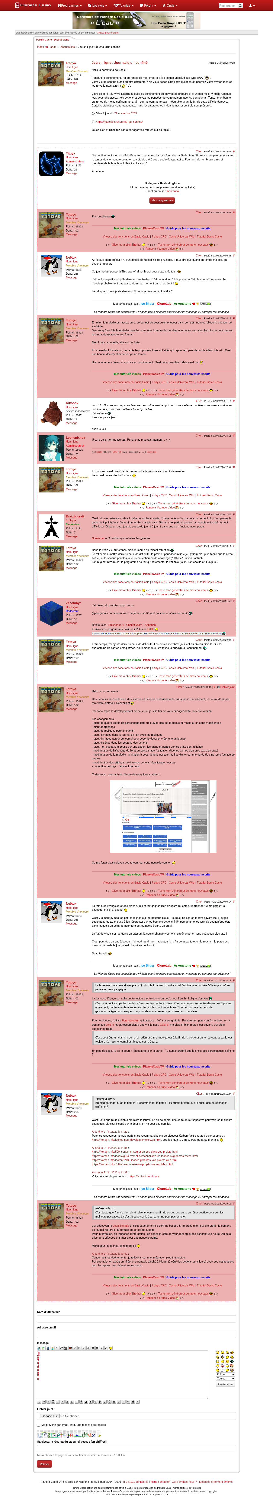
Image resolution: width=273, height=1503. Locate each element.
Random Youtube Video (160, 248)
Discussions (67, 46)
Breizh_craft (75, 516)
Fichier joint (227, 687)
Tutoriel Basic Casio (209, 236)
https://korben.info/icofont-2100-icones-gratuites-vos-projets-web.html (134, 1160)
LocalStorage (121, 1225)
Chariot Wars (134, 624)
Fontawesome (130, 1020)
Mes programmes (162, 200)
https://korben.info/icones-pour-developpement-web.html (126, 1139)
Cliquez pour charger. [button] (108, 32)
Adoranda (173, 191)
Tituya (70, 153)
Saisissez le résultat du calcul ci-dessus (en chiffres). (72, 1441)
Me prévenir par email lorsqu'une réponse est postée (73, 1424)
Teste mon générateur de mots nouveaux (183, 244)
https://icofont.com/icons (144, 1176)
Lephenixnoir (76, 437)
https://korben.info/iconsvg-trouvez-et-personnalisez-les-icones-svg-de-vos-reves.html (145, 1156)
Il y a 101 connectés (136, 1481)
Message (71, 82)
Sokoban (150, 624)
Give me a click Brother (127, 244)
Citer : (200, 151)
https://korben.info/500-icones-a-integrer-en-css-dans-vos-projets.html (135, 1151)
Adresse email (46, 1327)
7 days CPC (159, 236)
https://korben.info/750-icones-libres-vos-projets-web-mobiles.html (132, 1164)
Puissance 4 (116, 624)
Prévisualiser (225, 1384)
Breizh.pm (98, 538)
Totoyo (71, 63)
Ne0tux (71, 257)
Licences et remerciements (216, 1481)
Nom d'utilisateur (48, 1312)
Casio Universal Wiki (182, 236)
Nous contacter (160, 1481)
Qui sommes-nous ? (184, 1481)
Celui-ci (164, 1024)
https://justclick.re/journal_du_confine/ (119, 121)
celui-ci (110, 1024)
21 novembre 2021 (125, 113)
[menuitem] (70, 5)
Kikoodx (72, 403)
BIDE (150, 629)
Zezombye (73, 603)
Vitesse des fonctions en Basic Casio (126, 236)
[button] (70, 5)
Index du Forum (47, 46)
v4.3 (61, 1481)
